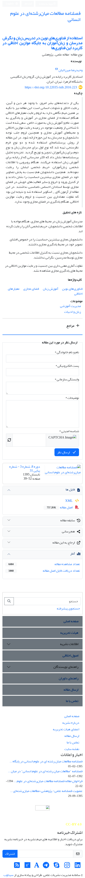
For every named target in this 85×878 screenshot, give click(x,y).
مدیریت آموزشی (70, 306)
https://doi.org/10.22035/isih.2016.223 (51, 87)
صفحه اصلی (71, 621)
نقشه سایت (71, 749)
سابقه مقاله (67, 520)
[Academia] (36, 866)
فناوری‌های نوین (72, 289)
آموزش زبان (50, 289)
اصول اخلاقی (70, 655)
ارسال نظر (64, 452)
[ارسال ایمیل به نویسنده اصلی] (56, 69)
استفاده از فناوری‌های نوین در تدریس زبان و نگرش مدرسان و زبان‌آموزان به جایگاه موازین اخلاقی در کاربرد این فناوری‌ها (42, 43)
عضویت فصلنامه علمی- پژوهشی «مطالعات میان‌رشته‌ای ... (46, 791)
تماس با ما (72, 701)
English (10, 3)
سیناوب (8, 875)
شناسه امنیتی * (69, 431)
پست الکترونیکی (67, 365)
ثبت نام (28, 3)
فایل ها (70, 489)
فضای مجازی (31, 289)
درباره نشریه (70, 723)
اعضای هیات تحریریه (66, 729)
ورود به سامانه (46, 3)
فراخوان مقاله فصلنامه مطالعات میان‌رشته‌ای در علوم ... (48, 781)
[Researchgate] (27, 866)
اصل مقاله (60, 507)
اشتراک (10, 854)
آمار (72, 553)
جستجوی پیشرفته (68, 608)
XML (69, 501)
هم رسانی (68, 531)
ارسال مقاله (71, 689)
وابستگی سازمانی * (67, 379)
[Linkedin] (78, 866)
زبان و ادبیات (72, 312)
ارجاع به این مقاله (63, 542)
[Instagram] (67, 866)
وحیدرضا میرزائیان (71, 70)
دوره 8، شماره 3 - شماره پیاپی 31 (24, 469)
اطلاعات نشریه (69, 644)
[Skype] (56, 866)
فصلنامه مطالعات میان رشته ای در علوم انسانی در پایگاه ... (46, 761)
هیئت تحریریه (69, 633)
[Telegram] (46, 866)
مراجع (70, 326)
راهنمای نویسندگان (65, 667)
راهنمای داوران (68, 678)
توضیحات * (72, 397)
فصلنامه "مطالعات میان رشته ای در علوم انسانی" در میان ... (45, 771)
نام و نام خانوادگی (67, 352)
